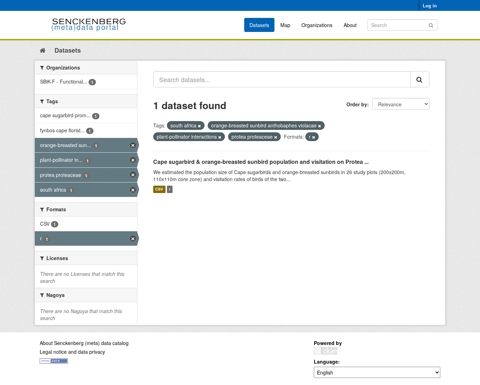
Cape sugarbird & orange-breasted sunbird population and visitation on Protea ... (261, 162)
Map (285, 24)
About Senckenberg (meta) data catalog (84, 342)
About (350, 24)
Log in (430, 5)
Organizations (316, 24)
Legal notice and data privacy (72, 351)
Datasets (259, 24)
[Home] (43, 49)
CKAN (326, 350)
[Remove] (199, 125)
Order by (356, 104)
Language (326, 361)
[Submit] (431, 24)
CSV (159, 189)
